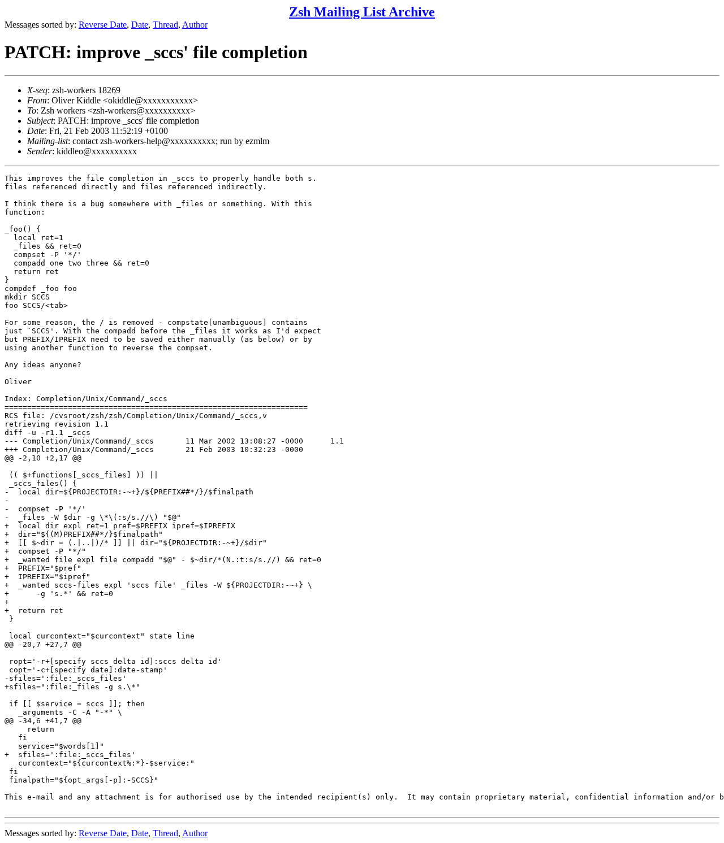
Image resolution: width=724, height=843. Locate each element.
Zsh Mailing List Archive (362, 12)
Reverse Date (103, 24)
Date (139, 24)
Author (195, 24)
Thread (165, 24)
